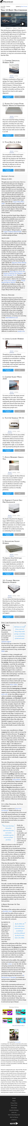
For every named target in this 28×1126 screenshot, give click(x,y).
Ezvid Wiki (3, 6)
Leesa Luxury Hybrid (10, 280)
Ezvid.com (14, 1112)
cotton (10, 964)
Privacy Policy (14, 1103)
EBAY (20, 96)
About (13, 1100)
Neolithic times (7, 911)
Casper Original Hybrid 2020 (12, 231)
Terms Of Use (14, 1105)
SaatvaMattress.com (12, 317)
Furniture (3, 7)
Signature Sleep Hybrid (19, 262)
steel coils (4, 694)
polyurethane (17, 779)
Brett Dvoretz (17, 1042)
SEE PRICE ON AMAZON (8, 97)
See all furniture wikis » (18, 1025)
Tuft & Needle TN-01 (10, 275)
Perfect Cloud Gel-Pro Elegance (13, 273)
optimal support (6, 641)
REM (3, 651)
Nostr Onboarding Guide (14, 1114)
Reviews (8, 6)
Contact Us (14, 1119)
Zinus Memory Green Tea (17, 271)
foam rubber (14, 684)
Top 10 (20, 28)
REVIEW (11, 76)
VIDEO (18, 431)
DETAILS (16, 76)
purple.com (21, 331)
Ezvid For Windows (14, 1110)
